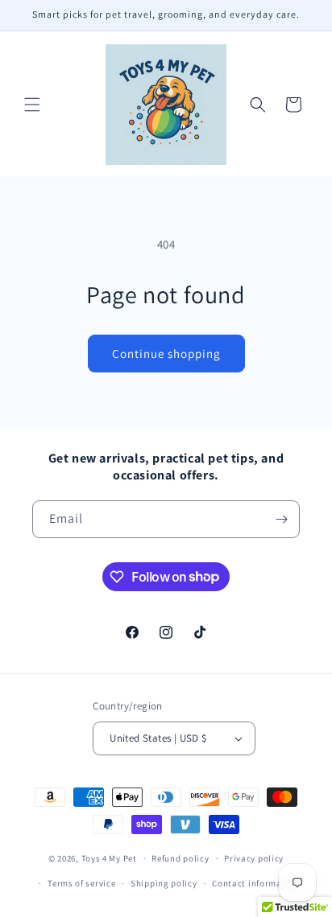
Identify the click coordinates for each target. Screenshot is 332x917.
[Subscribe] (281, 519)
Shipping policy (164, 883)
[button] (32, 104)
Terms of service (81, 883)
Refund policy (180, 858)
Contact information (255, 883)
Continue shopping (166, 353)
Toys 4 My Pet (109, 858)
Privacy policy (254, 858)
